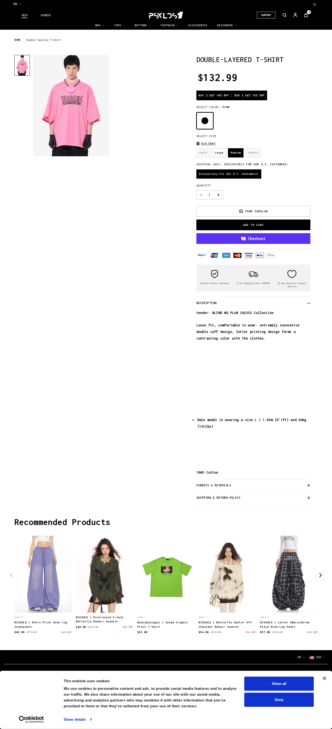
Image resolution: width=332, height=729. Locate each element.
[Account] (295, 15)
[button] (206, 143)
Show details (75, 719)
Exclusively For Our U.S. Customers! (229, 173)
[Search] (284, 15)
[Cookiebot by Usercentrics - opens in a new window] (31, 719)
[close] (314, 4)
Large (219, 152)
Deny (279, 699)
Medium (236, 152)
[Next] (320, 575)
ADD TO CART (253, 224)
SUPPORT (266, 15)
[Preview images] (43, 604)
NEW (98, 25)
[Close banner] (324, 678)
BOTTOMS (141, 25)
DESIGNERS (225, 25)
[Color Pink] (204, 120)
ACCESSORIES (197, 25)
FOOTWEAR (168, 25)
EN (15, 4)
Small (203, 152)
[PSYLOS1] (166, 15)
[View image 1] (22, 65)
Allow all (279, 684)
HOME (17, 39)
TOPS (117, 25)
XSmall (253, 152)
